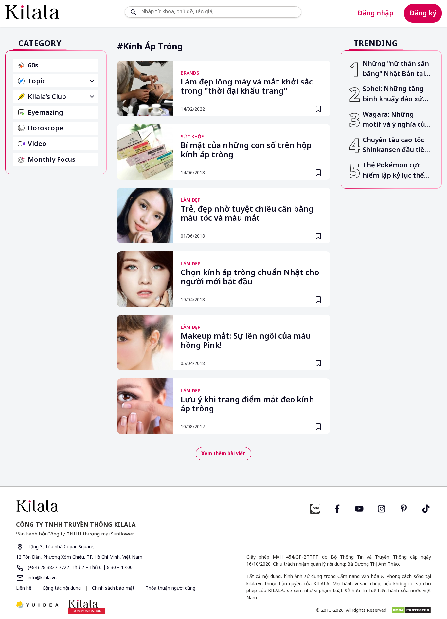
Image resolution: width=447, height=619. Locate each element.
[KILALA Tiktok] (426, 508)
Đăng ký (423, 13)
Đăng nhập (375, 13)
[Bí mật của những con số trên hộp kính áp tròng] (145, 152)
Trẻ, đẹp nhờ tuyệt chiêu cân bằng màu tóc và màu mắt (247, 213)
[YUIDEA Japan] (37, 605)
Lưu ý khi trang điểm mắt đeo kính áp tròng (247, 404)
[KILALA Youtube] (359, 508)
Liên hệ (23, 588)
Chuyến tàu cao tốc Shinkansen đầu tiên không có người (396, 145)
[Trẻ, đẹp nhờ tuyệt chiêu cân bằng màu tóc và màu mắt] (145, 215)
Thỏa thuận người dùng (170, 588)
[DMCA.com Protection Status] (411, 610)
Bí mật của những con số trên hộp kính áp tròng (246, 150)
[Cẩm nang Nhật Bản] (117, 506)
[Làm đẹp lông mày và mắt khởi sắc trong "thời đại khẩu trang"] (145, 88)
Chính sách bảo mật (114, 588)
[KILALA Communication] (86, 607)
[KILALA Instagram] (381, 508)
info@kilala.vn (42, 577)
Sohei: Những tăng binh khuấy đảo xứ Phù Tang (393, 94)
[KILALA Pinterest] (404, 508)
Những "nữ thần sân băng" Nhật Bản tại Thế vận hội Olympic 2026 (396, 69)
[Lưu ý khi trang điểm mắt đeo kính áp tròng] (145, 406)
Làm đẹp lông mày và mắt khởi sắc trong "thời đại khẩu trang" (247, 86)
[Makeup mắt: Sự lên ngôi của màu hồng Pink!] (145, 342)
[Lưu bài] (318, 109)
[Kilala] (32, 12)
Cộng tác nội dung (62, 588)
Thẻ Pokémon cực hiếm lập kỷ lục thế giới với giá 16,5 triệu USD (396, 170)
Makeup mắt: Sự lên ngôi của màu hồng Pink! (246, 340)
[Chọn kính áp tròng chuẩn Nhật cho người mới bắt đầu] (145, 279)
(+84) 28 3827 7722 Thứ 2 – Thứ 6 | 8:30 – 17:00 (80, 567)
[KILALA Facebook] (315, 508)
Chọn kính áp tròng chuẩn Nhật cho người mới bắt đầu (250, 277)
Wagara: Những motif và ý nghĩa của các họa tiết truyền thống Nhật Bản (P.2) (396, 120)
